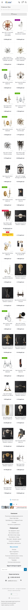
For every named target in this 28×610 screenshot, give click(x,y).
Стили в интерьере (14, 541)
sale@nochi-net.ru (12, 580)
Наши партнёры (14, 518)
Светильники (14, 553)
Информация (14, 528)
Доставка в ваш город (14, 535)
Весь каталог (14, 547)
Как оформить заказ (14, 530)
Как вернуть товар (14, 537)
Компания (14, 513)
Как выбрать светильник (14, 543)
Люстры (14, 549)
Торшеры (14, 560)
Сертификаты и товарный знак (14, 520)
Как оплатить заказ (14, 533)
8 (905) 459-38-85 (15, 577)
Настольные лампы (14, 558)
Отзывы (14, 522)
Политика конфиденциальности (14, 516)
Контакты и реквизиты (14, 524)
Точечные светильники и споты (14, 556)
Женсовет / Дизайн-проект (14, 539)
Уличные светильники (14, 562)
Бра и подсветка (14, 551)
